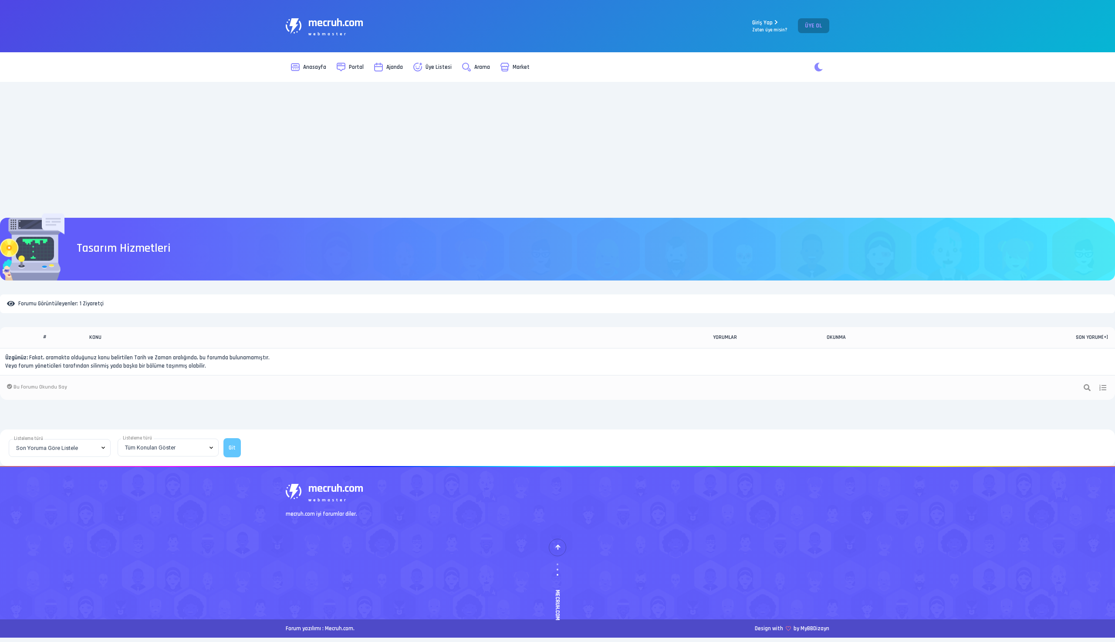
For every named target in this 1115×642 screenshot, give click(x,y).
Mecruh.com (339, 628)
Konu (95, 337)
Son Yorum (1089, 337)
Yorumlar (725, 337)
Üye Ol (813, 26)
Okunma (836, 337)
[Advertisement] (557, 150)
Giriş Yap (769, 26)
